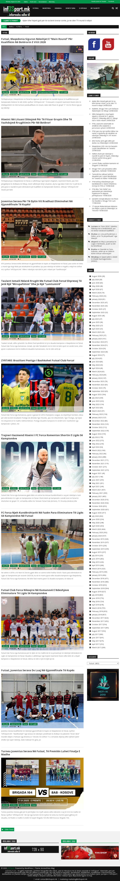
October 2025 (97, 309)
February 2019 (97, 572)
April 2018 (95, 605)
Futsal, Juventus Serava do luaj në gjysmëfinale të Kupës (37, 670)
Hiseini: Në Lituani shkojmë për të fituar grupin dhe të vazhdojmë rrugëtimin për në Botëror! (36, 121)
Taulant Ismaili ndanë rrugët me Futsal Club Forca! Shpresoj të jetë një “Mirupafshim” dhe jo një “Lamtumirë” (41, 282)
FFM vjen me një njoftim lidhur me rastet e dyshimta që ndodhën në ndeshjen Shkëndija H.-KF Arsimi (105, 133)
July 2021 (95, 477)
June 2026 (95, 283)
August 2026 (96, 276)
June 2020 (95, 519)
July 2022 (95, 437)
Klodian (94, 234)
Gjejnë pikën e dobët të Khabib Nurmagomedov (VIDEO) (104, 259)
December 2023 (98, 381)
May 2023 (95, 404)
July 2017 (95, 634)
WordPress (29, 868)
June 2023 (95, 401)
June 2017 (95, 637)
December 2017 (98, 618)
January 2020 (97, 536)
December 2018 (98, 578)
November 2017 (98, 621)
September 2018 (98, 588)
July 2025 (95, 319)
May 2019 (95, 562)
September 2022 (98, 431)
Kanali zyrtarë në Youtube (99, 1)
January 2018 (97, 614)
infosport (5, 95)
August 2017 (96, 631)
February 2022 (97, 454)
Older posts (9, 829)
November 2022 (98, 424)
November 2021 (98, 463)
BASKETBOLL (47, 8)
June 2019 (95, 559)
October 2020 (97, 506)
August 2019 (96, 552)
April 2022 (95, 447)
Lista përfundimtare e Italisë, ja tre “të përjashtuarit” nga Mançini (104, 236)
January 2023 (97, 417)
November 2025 (98, 306)
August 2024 (96, 355)
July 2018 (95, 595)
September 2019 (98, 549)
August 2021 (96, 473)
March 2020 (96, 529)
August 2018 (96, 592)
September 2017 (98, 628)
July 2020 (95, 516)
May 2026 (95, 286)
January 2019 (97, 575)
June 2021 (95, 480)
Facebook (111, 1)
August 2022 (96, 434)
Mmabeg (95, 257)
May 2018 (95, 601)
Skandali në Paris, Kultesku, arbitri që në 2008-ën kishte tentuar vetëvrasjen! (102, 251)
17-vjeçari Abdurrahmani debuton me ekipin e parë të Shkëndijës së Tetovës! (104, 208)
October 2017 (97, 624)
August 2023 (96, 394)
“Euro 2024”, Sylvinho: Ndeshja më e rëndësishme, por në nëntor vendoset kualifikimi (104, 228)
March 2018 (96, 608)
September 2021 (98, 470)
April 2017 (95, 644)
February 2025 (97, 335)
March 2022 (96, 450)
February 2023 (97, 414)
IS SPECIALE (83, 8)
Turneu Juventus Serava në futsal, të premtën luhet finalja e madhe (40, 753)
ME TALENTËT (95, 8)
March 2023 (96, 411)
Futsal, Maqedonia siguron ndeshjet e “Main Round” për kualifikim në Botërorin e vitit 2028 (37, 40)
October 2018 (97, 585)
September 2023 (98, 391)
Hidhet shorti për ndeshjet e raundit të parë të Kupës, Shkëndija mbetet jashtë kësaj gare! (105, 156)
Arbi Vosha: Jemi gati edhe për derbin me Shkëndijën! (103, 142)
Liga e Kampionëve (44, 488)
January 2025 (97, 339)
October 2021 (97, 467)
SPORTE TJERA (70, 8)
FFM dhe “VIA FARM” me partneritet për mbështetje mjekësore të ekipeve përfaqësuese (102, 192)
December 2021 (98, 460)
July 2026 (95, 279)
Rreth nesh (33, 1)
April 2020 (95, 526)
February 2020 (97, 532)
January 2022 (97, 457)
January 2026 (97, 299)
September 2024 (98, 352)
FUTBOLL (36, 8)
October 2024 (97, 348)
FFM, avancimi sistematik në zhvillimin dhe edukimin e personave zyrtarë (103, 126)
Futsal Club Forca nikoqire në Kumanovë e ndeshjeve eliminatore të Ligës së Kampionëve (35, 591)
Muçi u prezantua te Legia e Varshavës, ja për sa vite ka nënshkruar (103, 244)
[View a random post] (117, 8)
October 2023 (97, 388)
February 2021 (97, 493)
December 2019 (98, 539)
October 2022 (97, 427)
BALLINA (5, 92)
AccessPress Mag (47, 868)
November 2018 (98, 582)
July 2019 (95, 555)
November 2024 (98, 345)
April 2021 (95, 486)
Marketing (51, 1)
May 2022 (95, 444)
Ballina (26, 1)
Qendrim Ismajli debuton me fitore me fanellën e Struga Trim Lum (105, 200)
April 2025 (95, 329)
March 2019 (96, 569)
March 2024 (96, 371)
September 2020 (98, 509)
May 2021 (95, 483)
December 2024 (98, 342)
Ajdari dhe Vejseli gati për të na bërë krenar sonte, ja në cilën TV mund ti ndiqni (104, 103)
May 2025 (95, 325)
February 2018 (97, 611)
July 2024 (95, 358)
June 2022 (95, 440)
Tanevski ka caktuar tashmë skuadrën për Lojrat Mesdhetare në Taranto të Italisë (104, 176)
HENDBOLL (58, 8)
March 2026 (96, 293)
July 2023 (95, 398)
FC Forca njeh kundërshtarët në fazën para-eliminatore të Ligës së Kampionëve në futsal (42, 514)
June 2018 (95, 598)
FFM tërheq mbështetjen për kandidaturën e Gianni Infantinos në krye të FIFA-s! (104, 184)
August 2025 (96, 316)
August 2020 (96, 513)
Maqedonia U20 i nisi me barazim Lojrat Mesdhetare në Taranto (104, 147)
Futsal (34, 92)
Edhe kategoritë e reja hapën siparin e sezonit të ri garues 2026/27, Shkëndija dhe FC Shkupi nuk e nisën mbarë (105, 117)
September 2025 (98, 312)
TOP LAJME (63, 92)
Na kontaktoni (43, 1)
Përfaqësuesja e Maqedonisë (48, 92)
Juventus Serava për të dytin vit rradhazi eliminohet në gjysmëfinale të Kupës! (37, 203)
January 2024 (97, 378)
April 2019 (95, 565)
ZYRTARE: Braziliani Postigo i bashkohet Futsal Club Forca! (37, 360)
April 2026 (95, 289)
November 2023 (98, 385)
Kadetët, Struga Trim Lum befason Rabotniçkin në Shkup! (47, 20)
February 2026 (97, 296)
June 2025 (95, 322)
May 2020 (95, 523)
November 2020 (98, 503)
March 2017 (96, 647)
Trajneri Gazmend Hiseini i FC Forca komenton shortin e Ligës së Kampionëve (42, 437)
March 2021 (96, 490)
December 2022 (98, 421)
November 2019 (98, 542)
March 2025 (96, 332)
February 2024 (97, 375)
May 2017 (95, 641)
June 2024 (95, 362)
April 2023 (95, 408)
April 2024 (95, 368)
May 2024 (95, 365)
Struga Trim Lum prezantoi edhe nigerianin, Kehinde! (104, 170)
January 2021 (97, 496)
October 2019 (97, 546)
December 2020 (98, 500)
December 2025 (98, 302)
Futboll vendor (24, 92)
